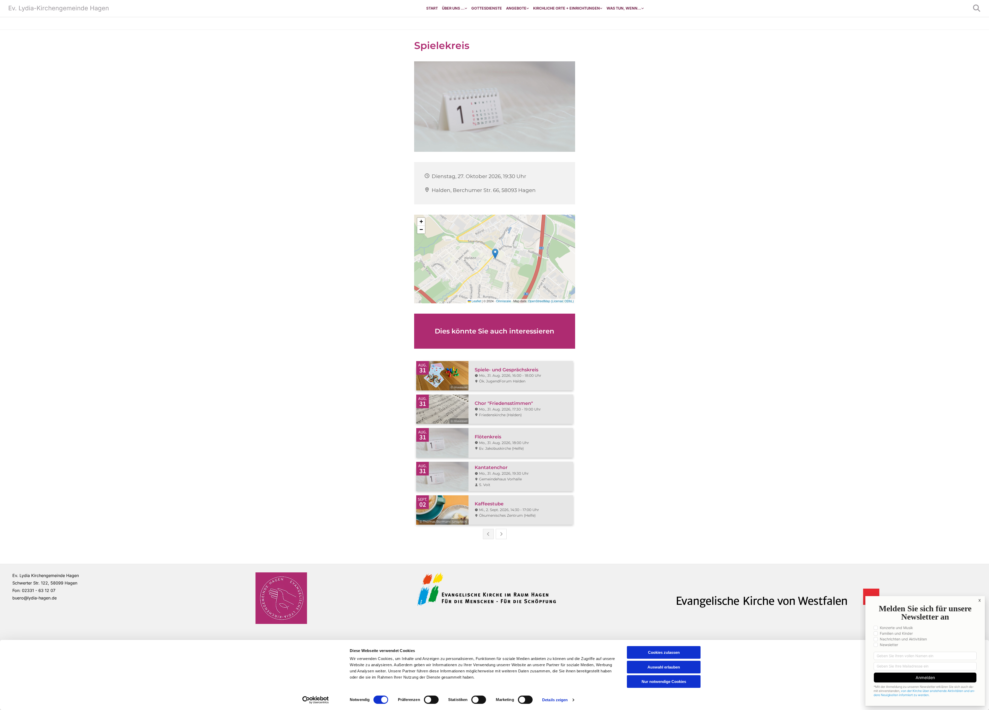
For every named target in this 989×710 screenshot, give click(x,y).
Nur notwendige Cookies (664, 681)
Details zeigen (555, 700)
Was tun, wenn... (624, 8)
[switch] (431, 700)
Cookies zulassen (664, 652)
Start (432, 8)
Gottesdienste (486, 8)
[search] (977, 8)
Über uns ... (453, 8)
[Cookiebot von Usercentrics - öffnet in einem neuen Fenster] (315, 700)
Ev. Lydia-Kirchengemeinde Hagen (58, 8)
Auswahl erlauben (663, 667)
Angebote (516, 8)
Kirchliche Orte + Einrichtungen (566, 8)
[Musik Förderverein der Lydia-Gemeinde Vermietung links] (527, 8)
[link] (454, 8)
